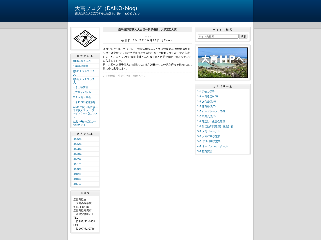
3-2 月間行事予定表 (208, 136)
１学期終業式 (80, 66)
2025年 (77, 143)
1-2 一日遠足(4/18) (208, 96)
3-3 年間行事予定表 (209, 141)
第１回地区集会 (82, 97)
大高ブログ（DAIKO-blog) (106, 8)
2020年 (77, 168)
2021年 (77, 163)
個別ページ (139, 75)
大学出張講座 (80, 87)
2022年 (77, 158)
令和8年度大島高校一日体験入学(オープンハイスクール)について (85, 112)
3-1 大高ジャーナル (208, 131)
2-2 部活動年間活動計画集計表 (215, 126)
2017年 (77, 183)
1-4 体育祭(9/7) (206, 106)
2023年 (77, 153)
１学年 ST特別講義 (84, 102)
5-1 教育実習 (204, 151)
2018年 (77, 178)
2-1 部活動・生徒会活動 (117, 75)
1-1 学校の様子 (206, 91)
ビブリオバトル (82, 92)
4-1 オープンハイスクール (212, 146)
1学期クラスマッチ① (84, 80)
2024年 (77, 148)
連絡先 (85, 193)
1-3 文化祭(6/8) (206, 101)
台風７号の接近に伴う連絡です (84, 123)
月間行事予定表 (82, 61)
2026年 (77, 138)
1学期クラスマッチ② (84, 72)
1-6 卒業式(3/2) (206, 116)
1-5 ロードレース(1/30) (211, 111)
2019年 (77, 173)
